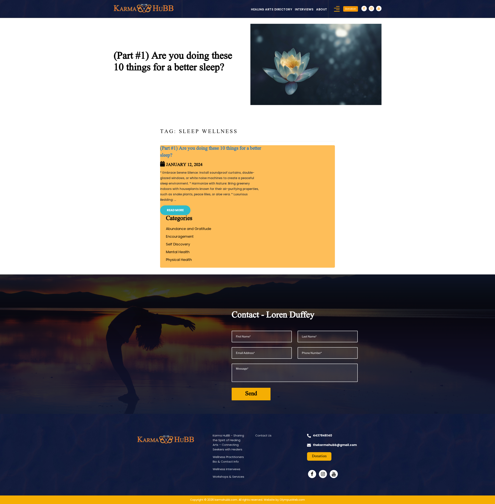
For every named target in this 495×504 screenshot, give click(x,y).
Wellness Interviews (226, 469)
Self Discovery (178, 244)
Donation (350, 8)
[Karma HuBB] (143, 8)
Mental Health (177, 251)
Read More (175, 210)
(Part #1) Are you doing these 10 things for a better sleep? (210, 152)
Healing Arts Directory (271, 9)
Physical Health (179, 259)
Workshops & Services (228, 477)
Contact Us (263, 435)
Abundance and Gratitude (188, 228)
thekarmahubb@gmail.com (335, 445)
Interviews (304, 9)
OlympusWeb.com (292, 500)
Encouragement (180, 236)
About (321, 9)
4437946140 (322, 435)
